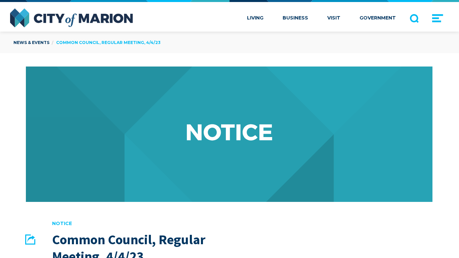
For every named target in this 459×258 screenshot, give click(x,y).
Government (378, 18)
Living (255, 18)
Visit (333, 18)
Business (295, 18)
